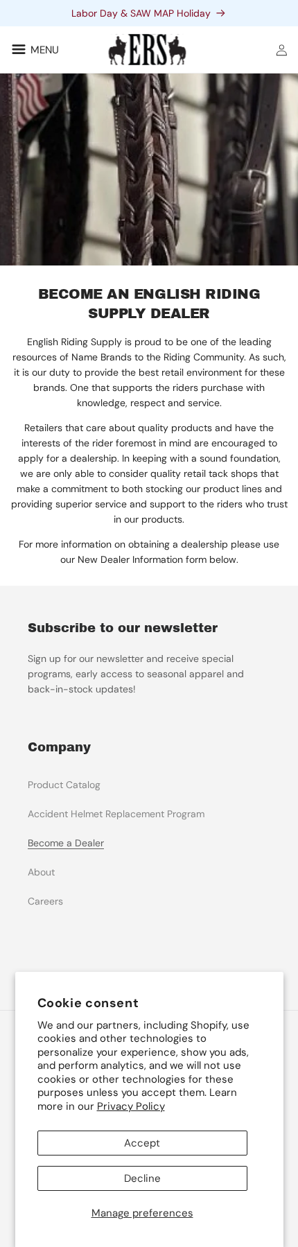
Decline (142, 1178)
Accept (142, 1143)
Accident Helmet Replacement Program (116, 814)
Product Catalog (64, 784)
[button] (33, 49)
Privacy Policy (131, 1106)
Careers (45, 901)
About (41, 872)
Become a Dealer (66, 843)
